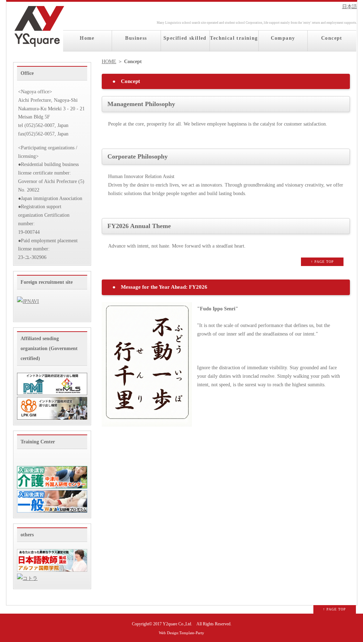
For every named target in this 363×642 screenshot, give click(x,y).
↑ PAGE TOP (322, 262)
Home (87, 38)
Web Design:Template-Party (181, 633)
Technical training (234, 38)
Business (136, 38)
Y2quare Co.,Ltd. (177, 624)
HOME (109, 61)
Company (283, 38)
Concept (331, 38)
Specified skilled (185, 38)
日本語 (349, 6)
